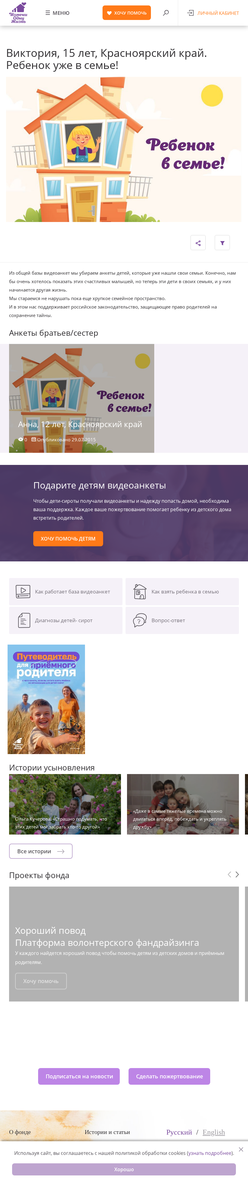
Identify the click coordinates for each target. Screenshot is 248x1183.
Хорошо (124, 1169)
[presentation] (229, 874)
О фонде (20, 1132)
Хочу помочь (41, 981)
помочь (130, 13)
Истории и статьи (107, 1132)
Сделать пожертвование (169, 1076)
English (214, 1132)
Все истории (35, 851)
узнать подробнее (209, 1153)
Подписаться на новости (79, 1076)
